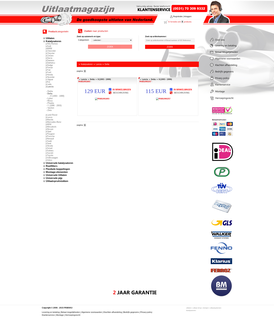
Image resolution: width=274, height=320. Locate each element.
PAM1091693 (84, 81)
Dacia (49, 58)
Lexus (49, 117)
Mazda (50, 119)
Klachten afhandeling (113, 312)
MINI (49, 124)
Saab (49, 141)
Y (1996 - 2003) (54, 105)
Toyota (50, 155)
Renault (50, 138)
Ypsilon (50, 108)
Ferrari (50, 67)
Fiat (48, 70)
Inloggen (188, 16)
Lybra (49, 98)
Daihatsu (51, 63)
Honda (50, 74)
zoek (110, 46)
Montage (60, 315)
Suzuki (50, 153)
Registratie (178, 16)
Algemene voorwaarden (91, 312)
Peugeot (51, 134)
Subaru (50, 150)
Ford (49, 72)
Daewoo (50, 60)
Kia (48, 82)
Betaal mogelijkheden (70, 312)
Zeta (49, 110)
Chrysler (51, 53)
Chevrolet (51, 51)
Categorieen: (83, 40)
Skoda (50, 146)
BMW (49, 48)
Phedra (50, 103)
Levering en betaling (51, 312)
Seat (49, 143)
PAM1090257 (145, 81)
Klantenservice (48, 315)
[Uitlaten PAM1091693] (110, 92)
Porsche (51, 136)
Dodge (50, 65)
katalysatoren (191, 310)
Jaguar (50, 79)
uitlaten (189, 308)
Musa (49, 101)
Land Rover (52, 115)
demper (206, 308)
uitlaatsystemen (215, 308)
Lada (49, 84)
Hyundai (50, 77)
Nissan (50, 129)
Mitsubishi (51, 127)
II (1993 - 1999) (57, 96)
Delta (107, 64)
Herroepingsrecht (72, 315)
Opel (49, 131)
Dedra (50, 91)
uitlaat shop (197, 308)
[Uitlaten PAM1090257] (171, 92)
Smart (49, 148)
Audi (49, 46)
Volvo (49, 160)
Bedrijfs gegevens (131, 312)
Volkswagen (52, 158)
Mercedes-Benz (54, 122)
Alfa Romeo (52, 44)
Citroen (50, 55)
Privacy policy (146, 312)
